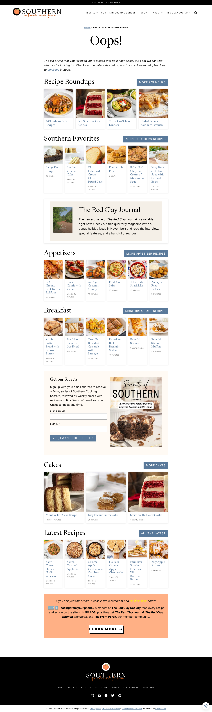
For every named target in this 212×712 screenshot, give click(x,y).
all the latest (153, 533)
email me (53, 69)
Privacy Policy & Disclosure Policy (105, 708)
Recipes (73, 687)
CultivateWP (160, 708)
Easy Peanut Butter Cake (103, 515)
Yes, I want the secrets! (73, 438)
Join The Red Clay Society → (106, 2)
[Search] (195, 12)
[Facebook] (106, 695)
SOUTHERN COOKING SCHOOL (118, 13)
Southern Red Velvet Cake (146, 515)
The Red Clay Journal (122, 219)
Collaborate (131, 687)
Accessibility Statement (132, 708)
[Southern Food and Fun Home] (37, 13)
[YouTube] (99, 695)
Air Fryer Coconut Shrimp (93, 286)
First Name (59, 411)
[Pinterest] (119, 695)
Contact (149, 687)
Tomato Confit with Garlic (74, 286)
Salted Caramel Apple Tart (73, 566)
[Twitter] (112, 695)
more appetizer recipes (146, 253)
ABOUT (157, 13)
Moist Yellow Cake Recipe (61, 515)
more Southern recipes (146, 139)
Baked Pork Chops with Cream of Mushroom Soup (137, 174)
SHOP (144, 13)
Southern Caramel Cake (72, 171)
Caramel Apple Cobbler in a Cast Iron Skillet (95, 569)
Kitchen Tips (89, 687)
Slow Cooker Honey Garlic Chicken (51, 569)
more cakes (156, 465)
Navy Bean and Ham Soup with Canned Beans (157, 174)
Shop (104, 687)
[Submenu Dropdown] (97, 13)
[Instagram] (92, 695)
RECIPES (90, 13)
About (115, 687)
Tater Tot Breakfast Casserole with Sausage (93, 346)
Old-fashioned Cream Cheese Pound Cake (95, 174)
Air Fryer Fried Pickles (156, 286)
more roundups (152, 82)
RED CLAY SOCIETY (178, 13)
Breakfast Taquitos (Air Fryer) (73, 343)
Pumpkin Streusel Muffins (156, 343)
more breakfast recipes (145, 311)
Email (55, 423)
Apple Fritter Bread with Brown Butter (52, 346)
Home (87, 27)
